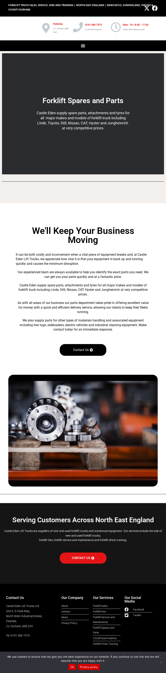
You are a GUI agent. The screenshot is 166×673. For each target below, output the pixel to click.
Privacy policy (89, 667)
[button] (83, 45)
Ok (72, 667)
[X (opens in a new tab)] (147, 8)
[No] (161, 662)
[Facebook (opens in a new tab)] (154, 8)
